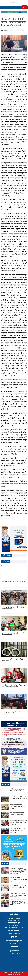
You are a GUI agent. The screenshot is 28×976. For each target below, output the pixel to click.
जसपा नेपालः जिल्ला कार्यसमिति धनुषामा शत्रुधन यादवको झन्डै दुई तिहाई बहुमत (18, 895)
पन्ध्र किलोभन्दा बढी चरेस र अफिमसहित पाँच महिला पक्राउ (13, 660)
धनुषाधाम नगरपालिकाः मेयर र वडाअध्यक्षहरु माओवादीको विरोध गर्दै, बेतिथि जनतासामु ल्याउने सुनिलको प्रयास (18, 871)
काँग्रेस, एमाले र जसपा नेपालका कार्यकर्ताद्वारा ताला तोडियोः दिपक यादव (18, 903)
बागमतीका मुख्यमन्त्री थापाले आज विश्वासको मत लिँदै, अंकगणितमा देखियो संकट (13, 686)
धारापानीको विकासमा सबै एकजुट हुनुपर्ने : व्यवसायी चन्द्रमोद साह (18, 879)
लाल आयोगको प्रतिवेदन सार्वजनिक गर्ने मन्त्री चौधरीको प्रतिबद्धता (13, 634)
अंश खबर (6, 30)
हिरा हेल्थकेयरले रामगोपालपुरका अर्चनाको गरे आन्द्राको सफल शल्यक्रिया (18, 887)
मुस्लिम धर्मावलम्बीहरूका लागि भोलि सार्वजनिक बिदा (13, 582)
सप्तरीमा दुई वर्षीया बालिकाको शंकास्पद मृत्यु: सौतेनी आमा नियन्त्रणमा (13, 712)
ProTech (17, 974)
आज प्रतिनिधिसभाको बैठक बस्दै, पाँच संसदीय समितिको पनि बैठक (13, 608)
